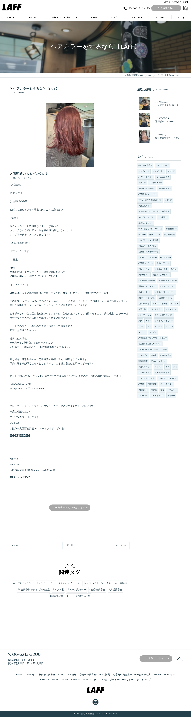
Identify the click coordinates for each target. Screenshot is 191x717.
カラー (148, 320)
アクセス (158, 326)
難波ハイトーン (144, 291)
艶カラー (171, 395)
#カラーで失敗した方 (78, 596)
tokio (175, 366)
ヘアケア (174, 303)
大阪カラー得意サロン (147, 246)
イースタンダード (160, 303)
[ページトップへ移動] (180, 659)
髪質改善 (142, 309)
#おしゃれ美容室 (145, 165)
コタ (167, 366)
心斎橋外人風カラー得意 (148, 251)
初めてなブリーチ (158, 361)
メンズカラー (158, 171)
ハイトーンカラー (167, 286)
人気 (140, 320)
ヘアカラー (172, 389)
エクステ (142, 182)
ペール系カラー (166, 384)
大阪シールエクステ (161, 274)
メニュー (142, 332)
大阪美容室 (152, 384)
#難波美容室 (56, 596)
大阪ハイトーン (164, 188)
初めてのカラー (144, 366)
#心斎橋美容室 (97, 590)
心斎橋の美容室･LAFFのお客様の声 (152, 338)
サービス (153, 332)
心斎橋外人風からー (146, 280)
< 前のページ (17, 545)
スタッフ (169, 326)
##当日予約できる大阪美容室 (33, 590)
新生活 (174, 269)
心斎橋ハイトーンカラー (165, 291)
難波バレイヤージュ (146, 297)
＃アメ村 (168, 199)
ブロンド (171, 171)
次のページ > (121, 545)
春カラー (142, 234)
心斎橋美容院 (169, 234)
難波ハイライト (163, 263)
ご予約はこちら (166, 8)
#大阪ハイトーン (94, 583)
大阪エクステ (143, 274)
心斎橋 (141, 384)
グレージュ (143, 395)
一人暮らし (163, 217)
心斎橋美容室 (165, 355)
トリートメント (157, 395)
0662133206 (20, 435)
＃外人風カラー (144, 205)
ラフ (149, 326)
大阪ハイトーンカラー (147, 286)
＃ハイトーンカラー (146, 217)
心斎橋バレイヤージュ (147, 194)
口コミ (141, 326)
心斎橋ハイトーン (165, 297)
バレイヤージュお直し (167, 378)
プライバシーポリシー (164, 320)
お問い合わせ (143, 303)
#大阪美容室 (115, 590)
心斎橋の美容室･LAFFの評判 (149, 343)
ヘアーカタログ (162, 165)
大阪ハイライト (144, 269)
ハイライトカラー (145, 177)
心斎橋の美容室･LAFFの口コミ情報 (152, 349)
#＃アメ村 (58, 590)
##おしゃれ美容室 (117, 583)
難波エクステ (154, 234)
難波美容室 (143, 361)
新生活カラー (171, 228)
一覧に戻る (70, 545)
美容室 (154, 355)
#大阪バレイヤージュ (70, 583)
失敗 (162, 389)
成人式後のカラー (162, 372)
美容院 (154, 389)
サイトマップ (144, 679)
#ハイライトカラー (23, 583)
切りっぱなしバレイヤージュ (150, 228)
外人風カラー (165, 257)
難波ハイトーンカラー (167, 280)
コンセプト (143, 355)
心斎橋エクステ (161, 269)
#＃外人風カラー (76, 590)
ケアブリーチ (171, 309)
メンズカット (143, 171)
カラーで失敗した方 (146, 378)
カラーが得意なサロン (164, 315)
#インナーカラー (46, 583)
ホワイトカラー (155, 309)
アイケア (158, 366)
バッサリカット (144, 372)
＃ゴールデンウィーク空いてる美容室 (153, 211)
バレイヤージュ (144, 315)
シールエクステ (163, 177)
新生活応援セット (145, 222)
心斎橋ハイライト (145, 263)
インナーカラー (155, 182)
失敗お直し (143, 389)
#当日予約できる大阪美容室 (149, 199)
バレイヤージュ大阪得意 (148, 240)
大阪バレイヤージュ (146, 188)
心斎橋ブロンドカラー (147, 257)
